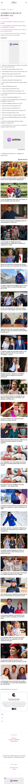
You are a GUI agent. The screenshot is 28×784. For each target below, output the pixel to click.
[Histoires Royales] (14, 2)
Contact (14, 769)
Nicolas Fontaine (5, 18)
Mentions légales (14, 741)
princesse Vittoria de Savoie (15, 125)
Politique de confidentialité (14, 739)
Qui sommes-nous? (14, 767)
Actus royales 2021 (13, 689)
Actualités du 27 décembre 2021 (8, 153)
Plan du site (14, 738)
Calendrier (3, 9)
